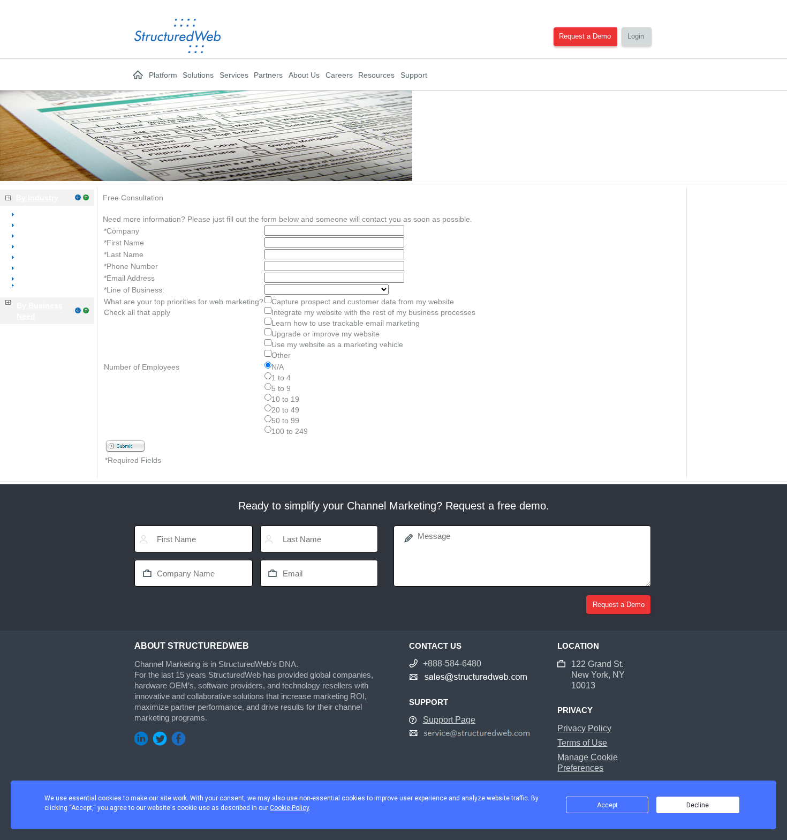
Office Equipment (48, 224)
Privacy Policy (584, 728)
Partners (268, 75)
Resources (376, 75)
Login (635, 36)
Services (234, 75)
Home (138, 75)
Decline (697, 805)
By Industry (37, 197)
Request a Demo (585, 36)
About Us (304, 75)
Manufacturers (43, 278)
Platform (163, 75)
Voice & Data (40, 256)
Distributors (38, 267)
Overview (34, 213)
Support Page (449, 719)
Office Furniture (45, 235)
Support (413, 75)
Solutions (198, 75)
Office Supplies (44, 246)
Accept (607, 805)
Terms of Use (582, 742)
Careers (339, 75)
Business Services (42, 288)
